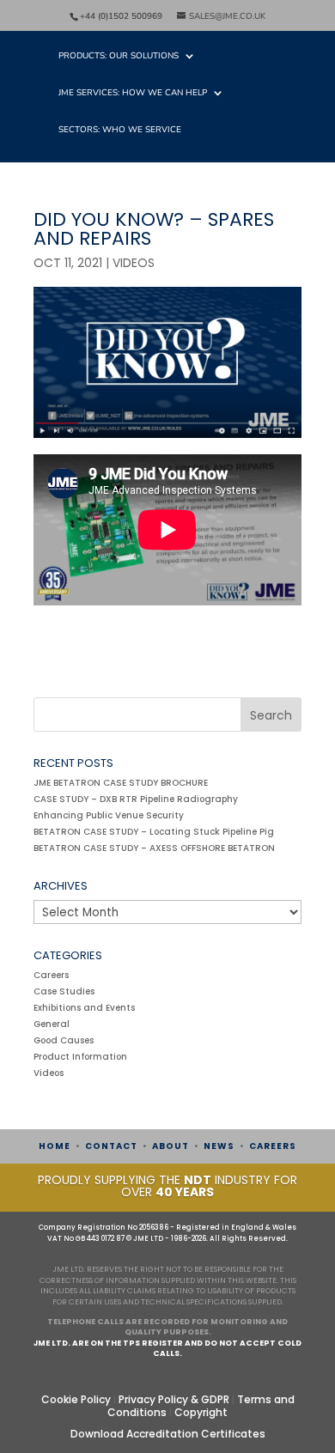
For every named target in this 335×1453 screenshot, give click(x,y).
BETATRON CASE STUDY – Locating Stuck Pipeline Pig (154, 831)
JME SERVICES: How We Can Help (132, 93)
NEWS (219, 1146)
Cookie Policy (76, 1399)
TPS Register (153, 1343)
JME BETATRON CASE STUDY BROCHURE (121, 782)
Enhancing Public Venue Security (109, 815)
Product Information (80, 1056)
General (52, 1024)
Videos (134, 262)
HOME (54, 1146)
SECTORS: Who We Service (119, 130)
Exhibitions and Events (84, 1007)
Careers (51, 975)
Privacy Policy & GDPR (174, 1399)
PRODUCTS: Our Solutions (118, 57)
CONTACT (111, 1146)
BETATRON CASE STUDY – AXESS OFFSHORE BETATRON (154, 848)
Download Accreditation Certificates (167, 1433)
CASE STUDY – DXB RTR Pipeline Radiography (136, 799)
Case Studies (64, 991)
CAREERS (272, 1146)
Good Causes (64, 1040)
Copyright (201, 1412)
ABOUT (170, 1146)
